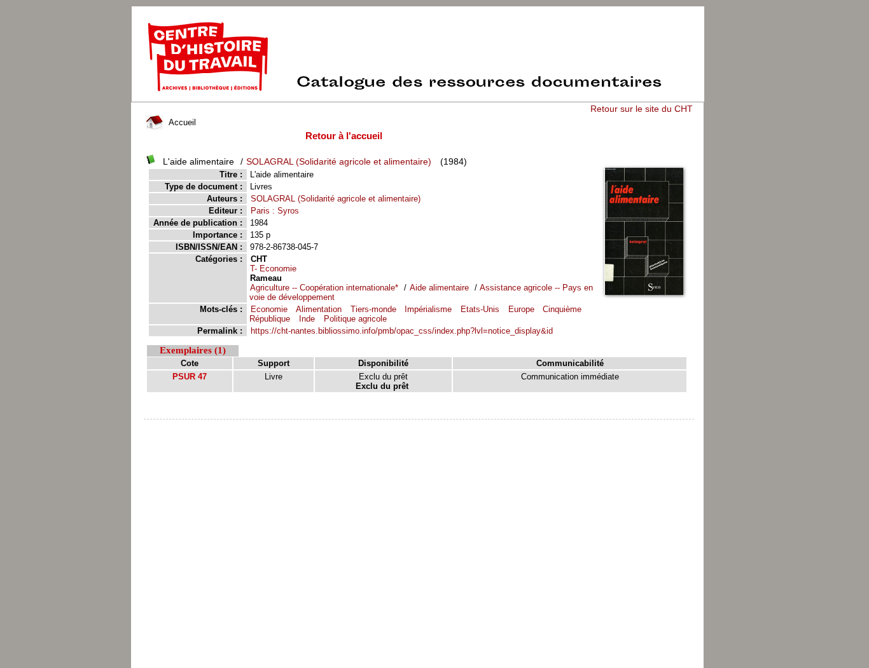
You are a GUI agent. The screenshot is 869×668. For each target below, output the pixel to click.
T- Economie (273, 268)
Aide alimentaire (439, 287)
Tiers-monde (373, 309)
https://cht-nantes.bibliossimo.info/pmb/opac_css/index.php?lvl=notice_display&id (402, 331)
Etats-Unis (480, 309)
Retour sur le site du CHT (641, 109)
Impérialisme (428, 309)
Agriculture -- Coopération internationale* (324, 287)
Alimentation (319, 309)
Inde (307, 319)
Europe (521, 309)
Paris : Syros (275, 210)
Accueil (181, 122)
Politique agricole (355, 319)
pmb (420, 427)
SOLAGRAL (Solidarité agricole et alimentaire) (338, 161)
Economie (269, 309)
